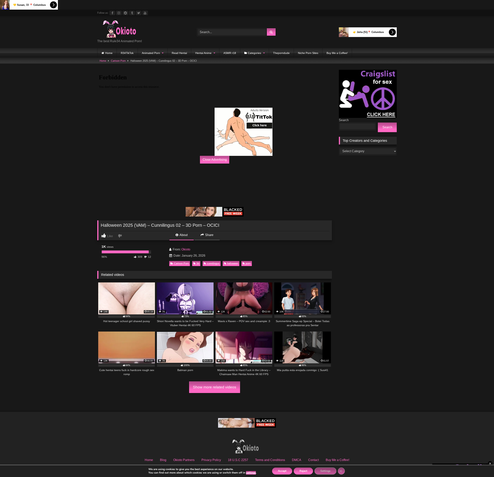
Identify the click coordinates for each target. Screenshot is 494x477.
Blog (163, 460)
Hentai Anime (203, 53)
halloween (232, 263)
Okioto (185, 249)
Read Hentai (179, 53)
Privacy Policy (211, 460)
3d (197, 263)
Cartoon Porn (118, 60)
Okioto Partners (184, 460)
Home (109, 53)
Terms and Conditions (270, 460)
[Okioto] (121, 29)
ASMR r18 (229, 53)
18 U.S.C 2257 (238, 460)
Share (208, 235)
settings (251, 472)
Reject (303, 471)
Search (344, 120)
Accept (282, 471)
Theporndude (281, 53)
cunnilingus (213, 263)
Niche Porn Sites (308, 53)
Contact (313, 460)
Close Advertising (215, 159)
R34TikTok (127, 53)
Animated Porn (151, 53)
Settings (325, 471)
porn (248, 263)
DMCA (296, 460)
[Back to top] (482, 465)
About (183, 235)
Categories (254, 53)
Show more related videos (214, 387)
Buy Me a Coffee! (337, 53)
